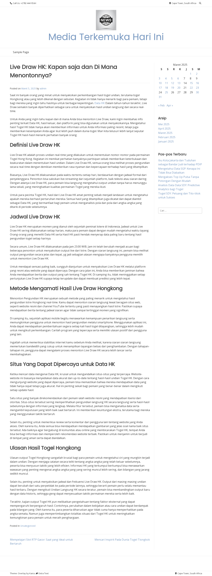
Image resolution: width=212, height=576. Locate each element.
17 (160, 88)
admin (43, 88)
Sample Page (21, 52)
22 (191, 88)
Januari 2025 (166, 141)
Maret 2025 (165, 133)
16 (197, 83)
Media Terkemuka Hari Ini (106, 36)
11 (166, 83)
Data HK (99, 103)
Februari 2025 (166, 137)
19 (172, 88)
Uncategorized (27, 525)
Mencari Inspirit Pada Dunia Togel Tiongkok (122, 539)
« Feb (161, 105)
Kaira (32, 573)
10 (160, 83)
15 (191, 83)
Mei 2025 (163, 124)
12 (172, 83)
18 (166, 88)
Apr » (170, 105)
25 (166, 92)
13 (178, 83)
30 (197, 92)
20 (178, 88)
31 (160, 97)
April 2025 (164, 128)
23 (197, 88)
